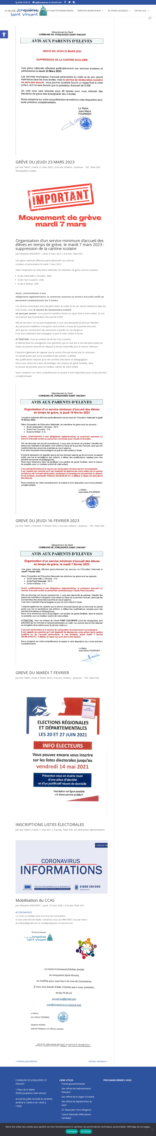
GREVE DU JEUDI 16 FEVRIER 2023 (47, 520)
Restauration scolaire (26, 170)
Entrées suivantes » (98, 1061)
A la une (59, 167)
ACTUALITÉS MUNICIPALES (59, 11)
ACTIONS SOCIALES (118, 11)
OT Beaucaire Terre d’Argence (76, 1109)
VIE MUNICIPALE (31, 11)
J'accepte (71, 1131)
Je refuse (85, 1131)
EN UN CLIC (140, 11)
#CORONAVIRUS (24, 912)
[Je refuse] (152, 1129)
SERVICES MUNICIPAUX (89, 11)
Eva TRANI (24, 167)
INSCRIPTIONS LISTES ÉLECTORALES (50, 824)
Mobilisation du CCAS (35, 900)
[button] (4, 34)
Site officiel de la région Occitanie (78, 1096)
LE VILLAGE (10, 11)
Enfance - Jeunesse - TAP (76, 167)
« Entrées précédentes (26, 1061)
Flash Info (95, 167)
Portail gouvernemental (73, 1083)
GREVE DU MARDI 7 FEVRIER (42, 672)
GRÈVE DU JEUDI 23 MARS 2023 (45, 162)
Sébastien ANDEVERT (30, 253)
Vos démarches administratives (89, 829)
